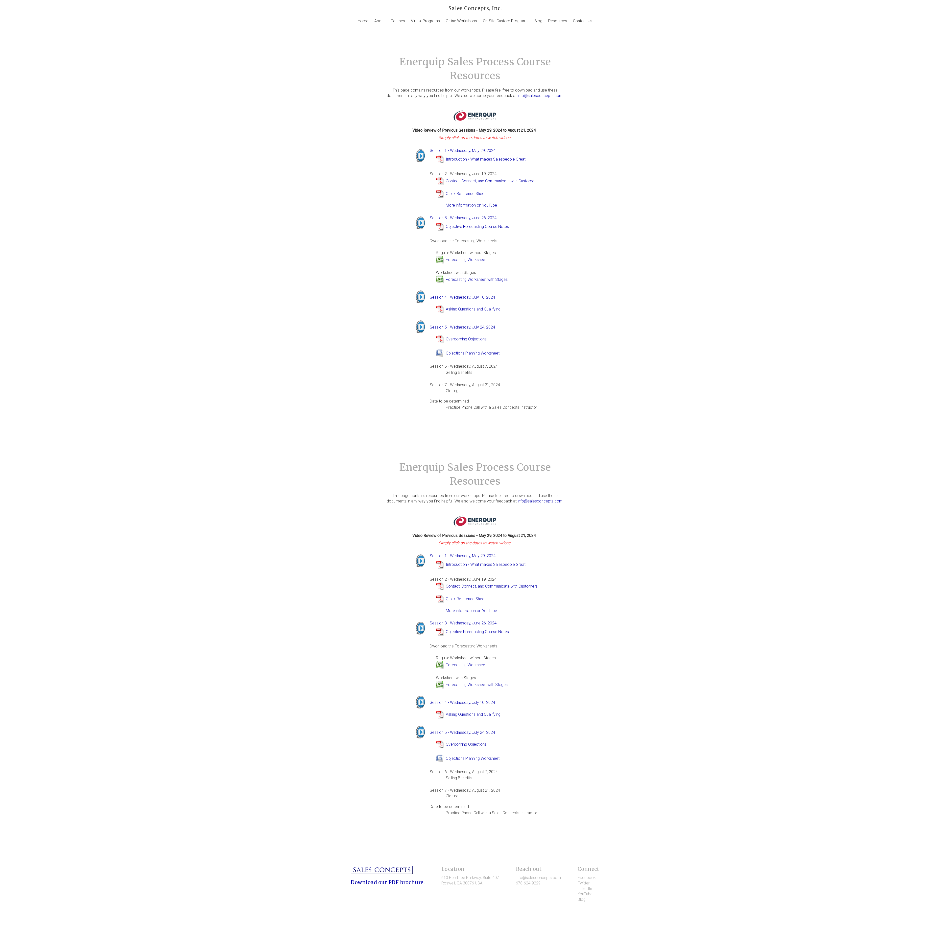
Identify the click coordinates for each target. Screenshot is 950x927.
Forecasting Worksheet (466, 259)
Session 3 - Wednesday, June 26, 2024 (463, 217)
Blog (538, 21)
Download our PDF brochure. (388, 882)
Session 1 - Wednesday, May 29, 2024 (463, 150)
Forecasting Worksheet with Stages (477, 279)
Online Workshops (461, 21)
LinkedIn (585, 888)
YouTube (585, 894)
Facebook (587, 877)
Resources (557, 21)
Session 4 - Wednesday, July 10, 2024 (462, 297)
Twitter (584, 883)
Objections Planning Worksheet (472, 353)
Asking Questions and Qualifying (473, 309)
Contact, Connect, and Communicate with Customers (492, 181)
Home (363, 21)
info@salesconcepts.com (540, 95)
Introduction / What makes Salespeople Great (485, 159)
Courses (398, 21)
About (379, 21)
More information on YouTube (471, 205)
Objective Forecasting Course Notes (477, 226)
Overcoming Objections (466, 339)
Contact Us (582, 21)
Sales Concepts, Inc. (475, 8)
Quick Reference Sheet (466, 193)
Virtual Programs (425, 21)
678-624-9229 (528, 883)
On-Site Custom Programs (505, 21)
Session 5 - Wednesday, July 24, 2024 (462, 327)
